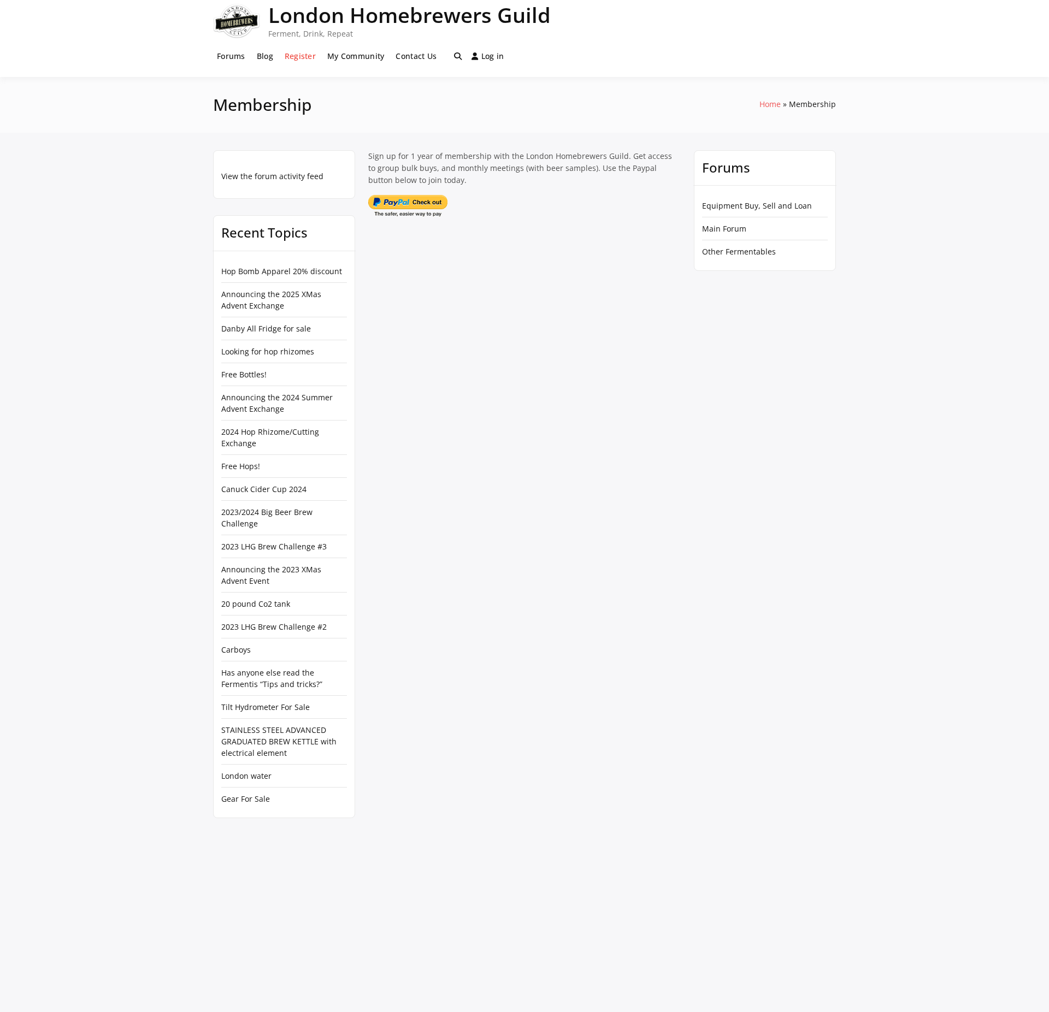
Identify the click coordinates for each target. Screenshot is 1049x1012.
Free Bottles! (244, 374)
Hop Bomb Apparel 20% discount (281, 271)
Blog (265, 56)
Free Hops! (240, 466)
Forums (231, 56)
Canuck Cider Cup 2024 (264, 489)
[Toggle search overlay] (458, 56)
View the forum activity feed (272, 176)
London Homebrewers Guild (409, 15)
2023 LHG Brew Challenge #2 (274, 627)
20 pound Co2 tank (255, 604)
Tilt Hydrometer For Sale (265, 707)
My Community (355, 56)
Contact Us (416, 56)
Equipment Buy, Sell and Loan (757, 205)
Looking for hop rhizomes (267, 351)
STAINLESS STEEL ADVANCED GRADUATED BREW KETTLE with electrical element (279, 741)
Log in (492, 56)
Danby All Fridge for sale (266, 328)
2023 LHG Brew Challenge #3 (274, 546)
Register (300, 56)
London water (246, 776)
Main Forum (724, 228)
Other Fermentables (739, 251)
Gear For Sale (245, 799)
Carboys (236, 649)
